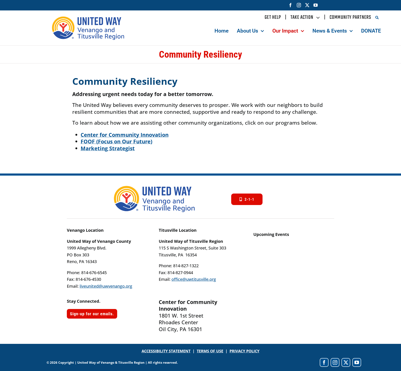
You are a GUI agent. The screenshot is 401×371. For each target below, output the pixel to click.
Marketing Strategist (108, 148)
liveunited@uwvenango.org (106, 286)
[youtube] (315, 5)
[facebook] (290, 5)
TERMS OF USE (210, 350)
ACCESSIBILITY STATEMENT (166, 350)
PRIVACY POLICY (244, 350)
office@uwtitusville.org (193, 279)
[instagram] (299, 5)
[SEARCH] (378, 17)
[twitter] (307, 5)
